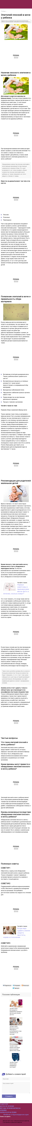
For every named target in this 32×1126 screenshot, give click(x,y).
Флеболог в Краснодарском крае (16, 1114)
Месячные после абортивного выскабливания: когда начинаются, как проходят (15, 1031)
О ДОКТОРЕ (4, 1104)
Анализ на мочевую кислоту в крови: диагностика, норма (15, 1049)
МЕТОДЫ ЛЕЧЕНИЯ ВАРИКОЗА (10, 1108)
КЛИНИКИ (3, 1110)
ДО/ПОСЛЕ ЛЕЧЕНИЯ (7, 1106)
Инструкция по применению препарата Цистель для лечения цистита (16, 1012)
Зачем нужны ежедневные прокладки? (13, 1065)
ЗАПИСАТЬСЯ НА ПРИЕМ (8, 1112)
